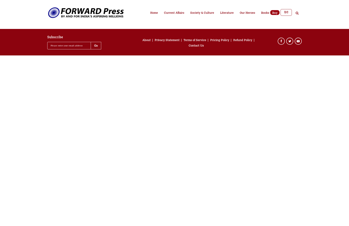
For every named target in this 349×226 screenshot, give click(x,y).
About (146, 40)
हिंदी (286, 12)
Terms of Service (195, 40)
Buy (275, 13)
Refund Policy (242, 40)
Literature (227, 13)
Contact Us (196, 46)
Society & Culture (202, 13)
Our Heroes (247, 13)
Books (265, 13)
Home (154, 13)
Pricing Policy (219, 40)
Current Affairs (174, 13)
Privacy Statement (167, 40)
